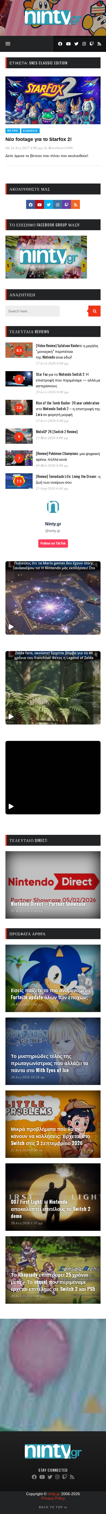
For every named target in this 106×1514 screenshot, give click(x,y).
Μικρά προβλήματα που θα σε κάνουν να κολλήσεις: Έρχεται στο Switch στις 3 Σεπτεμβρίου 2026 (50, 1135)
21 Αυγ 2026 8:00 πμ (27, 1150)
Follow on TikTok (53, 543)
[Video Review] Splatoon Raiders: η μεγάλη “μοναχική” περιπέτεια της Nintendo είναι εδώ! (67, 351)
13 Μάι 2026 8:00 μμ (52, 437)
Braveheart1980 (60, 147)
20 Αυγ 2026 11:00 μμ (28, 1295)
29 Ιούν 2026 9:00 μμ (52, 391)
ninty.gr (54, 1494)
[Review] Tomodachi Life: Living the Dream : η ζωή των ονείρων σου (68, 479)
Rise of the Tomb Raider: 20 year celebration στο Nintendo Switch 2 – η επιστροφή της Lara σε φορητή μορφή (68, 408)
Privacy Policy (53, 1498)
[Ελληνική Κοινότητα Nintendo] (53, 25)
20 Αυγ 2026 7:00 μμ (27, 1004)
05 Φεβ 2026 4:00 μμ (27, 910)
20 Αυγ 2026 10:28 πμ (28, 1077)
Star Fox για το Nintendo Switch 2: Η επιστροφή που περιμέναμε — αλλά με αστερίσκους (68, 379)
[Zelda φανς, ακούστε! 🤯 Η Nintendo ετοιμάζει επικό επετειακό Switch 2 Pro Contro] (53, 688)
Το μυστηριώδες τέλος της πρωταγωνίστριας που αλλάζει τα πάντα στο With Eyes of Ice (49, 1063)
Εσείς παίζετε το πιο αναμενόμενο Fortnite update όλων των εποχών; (50, 993)
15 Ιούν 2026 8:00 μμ (52, 420)
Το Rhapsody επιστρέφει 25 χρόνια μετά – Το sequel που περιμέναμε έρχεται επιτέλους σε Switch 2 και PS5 (53, 1281)
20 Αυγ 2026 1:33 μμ (27, 1222)
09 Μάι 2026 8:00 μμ (52, 465)
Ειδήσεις (30, 130)
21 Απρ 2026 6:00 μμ (52, 488)
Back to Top (51, 1507)
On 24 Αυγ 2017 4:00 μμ (23, 147)
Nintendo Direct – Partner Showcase (48, 903)
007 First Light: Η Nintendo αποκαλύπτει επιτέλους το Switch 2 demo (51, 1208)
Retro (12, 130)
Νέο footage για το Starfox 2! (38, 139)
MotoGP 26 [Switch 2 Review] (56, 431)
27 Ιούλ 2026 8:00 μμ (52, 363)
